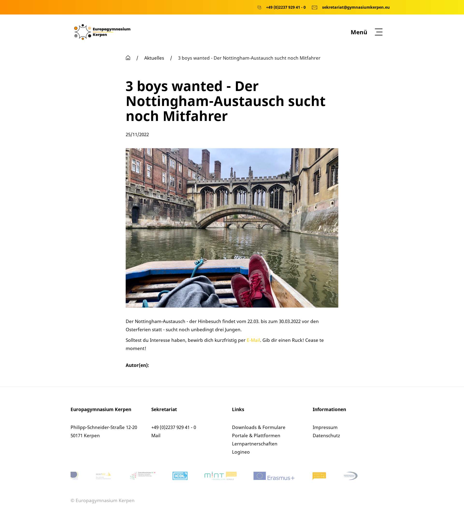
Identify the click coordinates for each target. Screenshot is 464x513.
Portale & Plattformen (256, 435)
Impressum (325, 427)
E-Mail (253, 340)
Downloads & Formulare (258, 427)
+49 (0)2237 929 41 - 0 (173, 427)
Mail (155, 435)
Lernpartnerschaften (254, 444)
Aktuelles (154, 58)
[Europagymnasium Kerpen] (102, 31)
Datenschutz (326, 435)
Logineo (241, 452)
